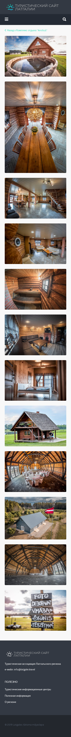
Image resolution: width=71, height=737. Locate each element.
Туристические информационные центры (28, 689)
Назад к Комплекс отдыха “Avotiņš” (27, 30)
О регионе (10, 702)
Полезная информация (18, 695)
